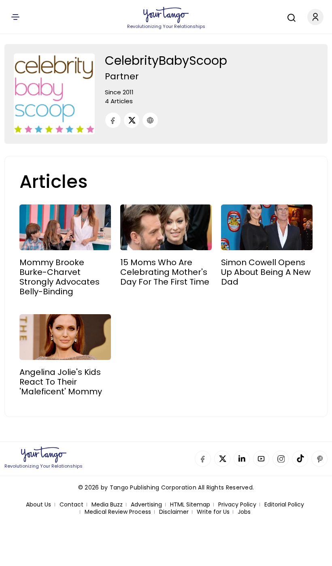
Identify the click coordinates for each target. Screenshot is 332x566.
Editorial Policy (284, 504)
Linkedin (242, 459)
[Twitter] (131, 120)
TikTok (300, 459)
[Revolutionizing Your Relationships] (166, 15)
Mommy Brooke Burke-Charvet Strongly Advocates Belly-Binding (59, 276)
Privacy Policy (237, 504)
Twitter (222, 459)
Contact (71, 504)
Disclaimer (174, 512)
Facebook (203, 459)
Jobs (244, 512)
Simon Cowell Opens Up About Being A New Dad (266, 272)
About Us (38, 504)
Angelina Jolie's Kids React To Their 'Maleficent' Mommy (60, 381)
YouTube (261, 459)
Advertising (146, 504)
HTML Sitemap (190, 504)
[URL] (150, 120)
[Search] (289, 17)
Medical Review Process (118, 512)
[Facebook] (113, 120)
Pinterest (319, 459)
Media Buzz (107, 504)
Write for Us (213, 512)
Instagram (280, 459)
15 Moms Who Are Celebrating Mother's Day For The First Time (164, 272)
